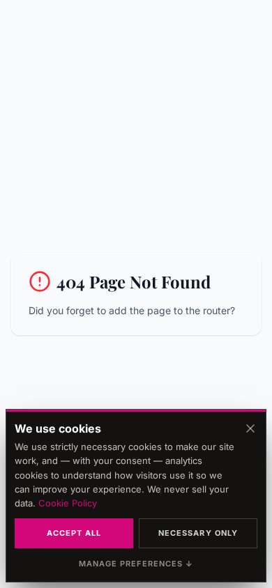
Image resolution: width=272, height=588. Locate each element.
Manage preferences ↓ (136, 563)
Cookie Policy (67, 503)
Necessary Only (198, 533)
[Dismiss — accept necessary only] (250, 428)
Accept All (74, 533)
